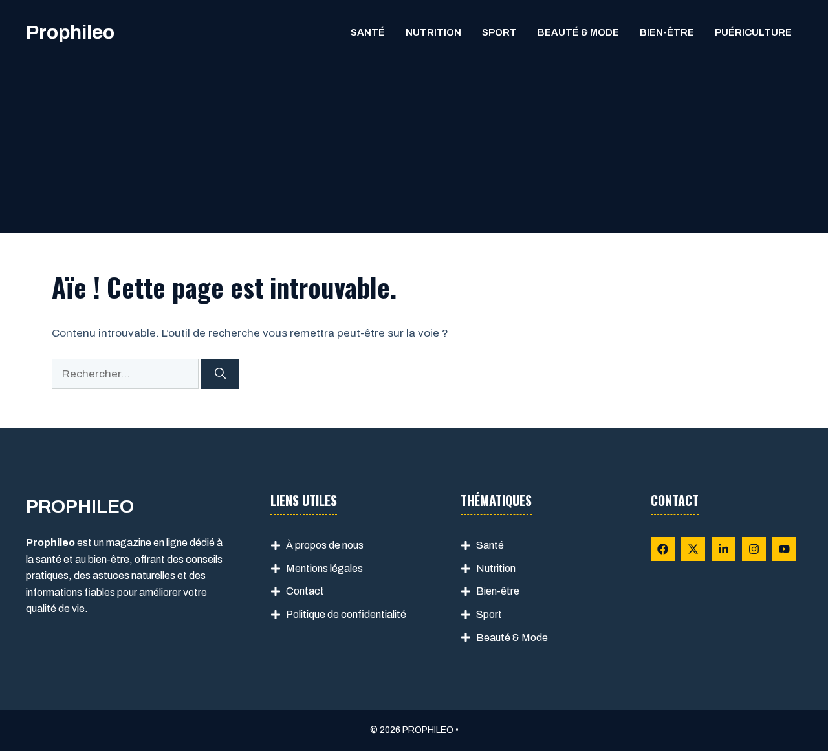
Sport (499, 32)
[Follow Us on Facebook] (663, 549)
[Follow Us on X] (693, 549)
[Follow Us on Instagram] (754, 549)
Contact (305, 591)
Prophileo (70, 32)
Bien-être (667, 32)
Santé (368, 32)
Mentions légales (324, 568)
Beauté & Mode (578, 32)
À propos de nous (325, 545)
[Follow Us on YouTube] (784, 549)
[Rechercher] (220, 374)
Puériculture (753, 32)
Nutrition (433, 32)
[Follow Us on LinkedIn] (723, 549)
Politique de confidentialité (346, 614)
